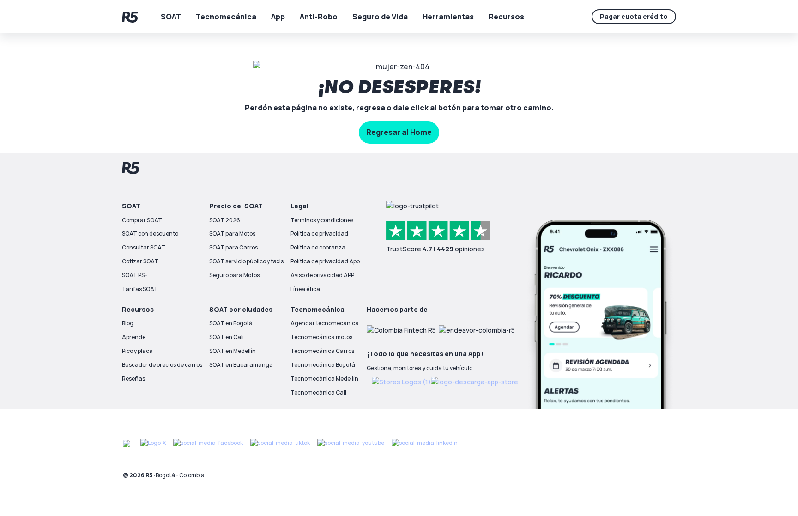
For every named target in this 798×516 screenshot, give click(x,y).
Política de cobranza (317, 247)
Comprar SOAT (142, 220)
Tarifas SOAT (140, 289)
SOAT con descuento (150, 233)
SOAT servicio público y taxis (246, 261)
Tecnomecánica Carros (322, 351)
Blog (127, 323)
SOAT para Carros (233, 247)
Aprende (133, 337)
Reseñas (133, 378)
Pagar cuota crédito (634, 16)
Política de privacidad (319, 233)
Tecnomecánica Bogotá (322, 365)
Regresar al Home (399, 132)
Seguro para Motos (234, 275)
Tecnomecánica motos (321, 337)
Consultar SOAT (143, 247)
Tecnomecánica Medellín (324, 378)
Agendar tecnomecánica (324, 323)
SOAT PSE (135, 275)
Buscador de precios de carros (162, 365)
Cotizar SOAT (140, 261)
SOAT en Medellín (232, 351)
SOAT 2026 (224, 220)
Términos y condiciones (321, 220)
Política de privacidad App (325, 261)
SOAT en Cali (226, 337)
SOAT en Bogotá (231, 323)
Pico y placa (137, 351)
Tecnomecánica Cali (318, 392)
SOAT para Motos (232, 233)
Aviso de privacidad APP (322, 275)
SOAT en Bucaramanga (241, 365)
